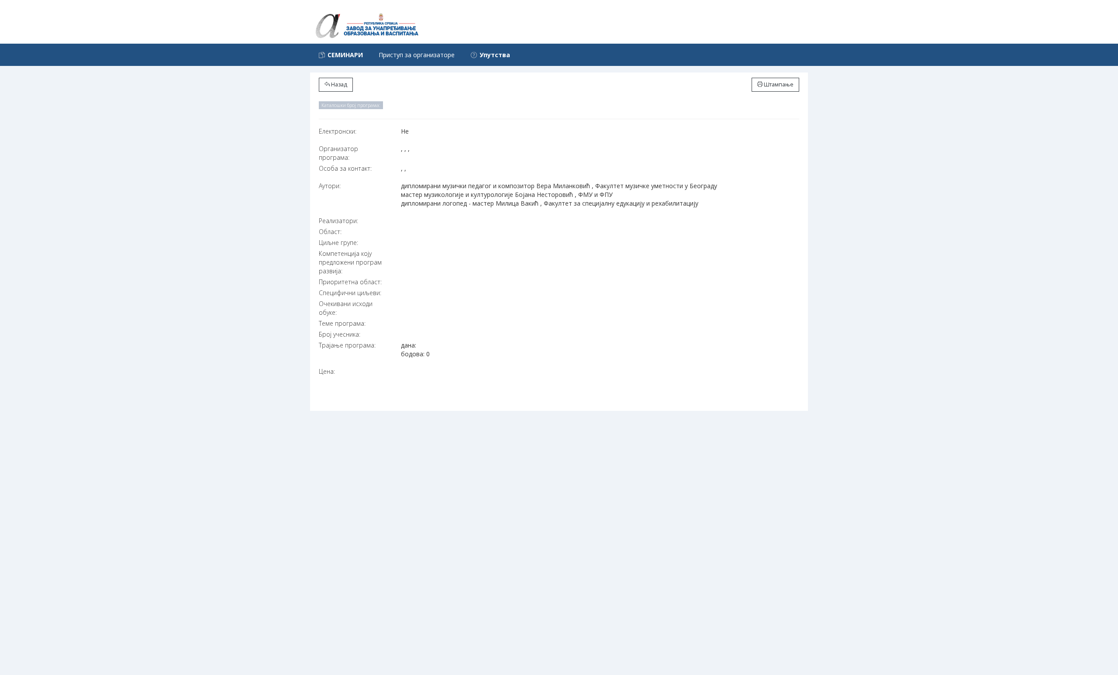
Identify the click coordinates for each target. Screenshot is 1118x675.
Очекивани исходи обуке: (346, 308)
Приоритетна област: (350, 282)
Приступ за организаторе (417, 55)
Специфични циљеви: (350, 293)
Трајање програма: (347, 345)
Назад (338, 84)
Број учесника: (339, 334)
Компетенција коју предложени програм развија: (350, 262)
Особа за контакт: (345, 168)
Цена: (327, 371)
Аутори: (330, 186)
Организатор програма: (338, 153)
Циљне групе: (338, 242)
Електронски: (337, 131)
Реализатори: (338, 221)
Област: (330, 231)
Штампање (778, 84)
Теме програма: (342, 323)
